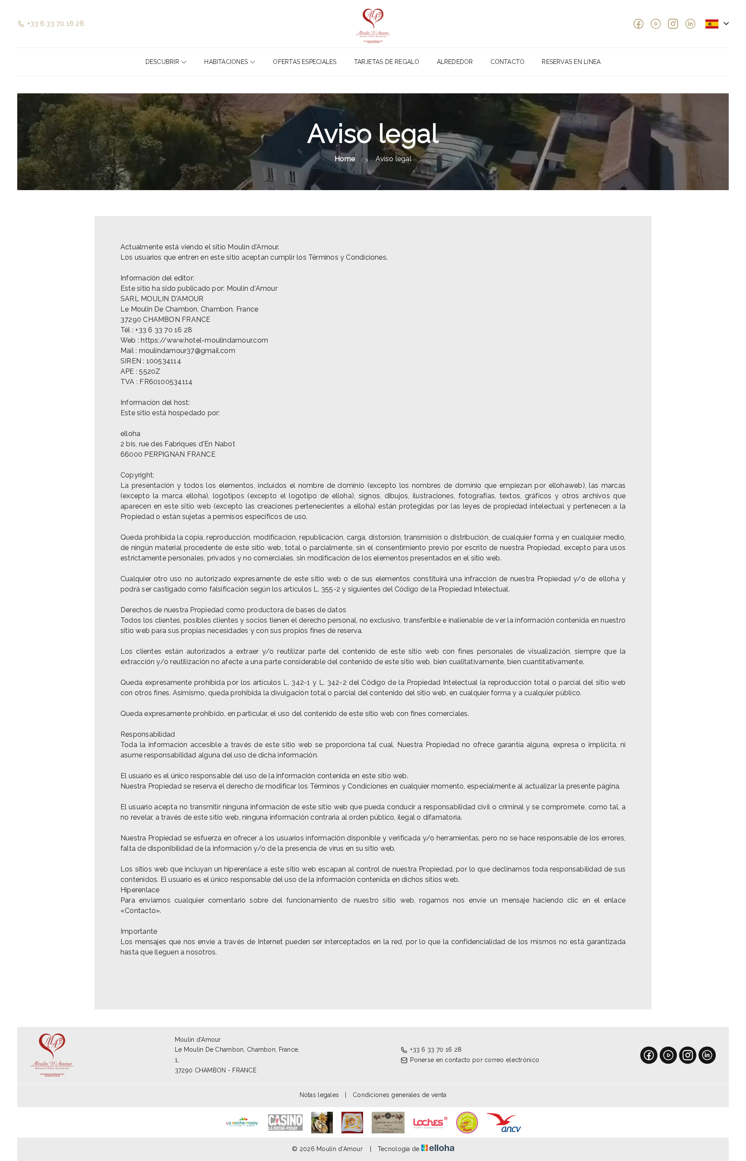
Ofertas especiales (304, 61)
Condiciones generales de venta (399, 1094)
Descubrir (163, 61)
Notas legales (319, 1094)
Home (345, 159)
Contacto (507, 61)
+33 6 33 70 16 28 (436, 1049)
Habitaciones (227, 61)
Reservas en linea (571, 61)
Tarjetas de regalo (387, 61)
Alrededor (455, 61)
